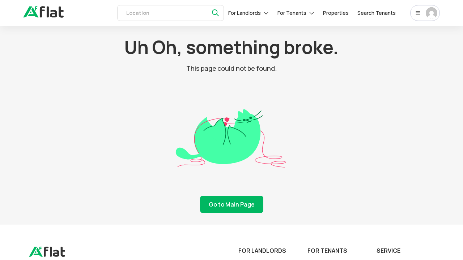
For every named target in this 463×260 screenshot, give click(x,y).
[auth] (43, 16)
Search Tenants (376, 12)
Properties (336, 12)
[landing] (47, 255)
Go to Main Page (232, 204)
